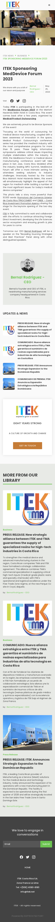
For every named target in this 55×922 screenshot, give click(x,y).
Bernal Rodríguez (33, 231)
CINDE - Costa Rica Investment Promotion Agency (27, 202)
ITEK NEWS (8, 55)
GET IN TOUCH (27, 445)
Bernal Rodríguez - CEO (35, 89)
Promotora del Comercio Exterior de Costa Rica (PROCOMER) (27, 199)
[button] (49, 5)
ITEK (5, 213)
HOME (28, 867)
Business (22, 55)
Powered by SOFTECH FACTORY (27, 916)
